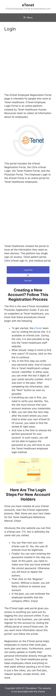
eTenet (28, 5)
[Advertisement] (28, 64)
